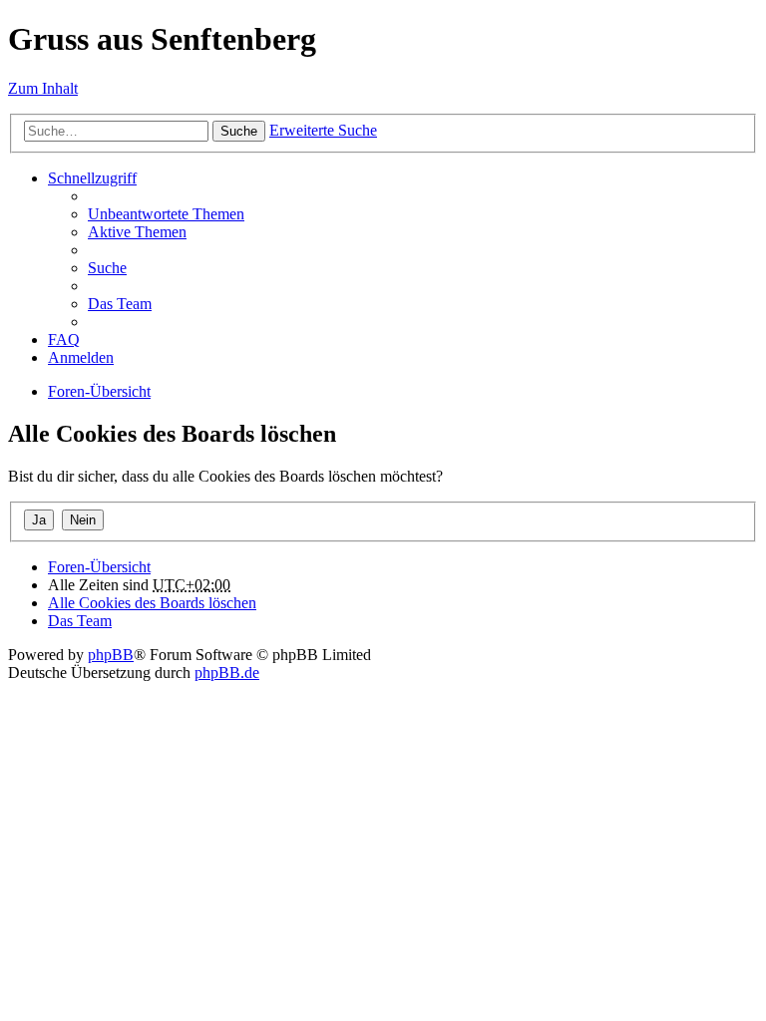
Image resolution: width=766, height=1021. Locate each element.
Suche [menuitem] (107, 267)
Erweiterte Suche (323, 130)
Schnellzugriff (92, 178)
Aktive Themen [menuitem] (137, 231)
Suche (238, 131)
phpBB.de (226, 672)
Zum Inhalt (43, 88)
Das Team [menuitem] (120, 303)
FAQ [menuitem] (64, 339)
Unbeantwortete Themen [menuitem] (166, 213)
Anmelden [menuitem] (81, 357)
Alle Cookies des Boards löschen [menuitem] (152, 602)
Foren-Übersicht (99, 391)
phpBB (111, 654)
